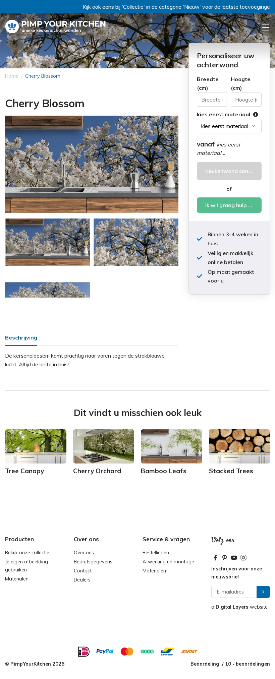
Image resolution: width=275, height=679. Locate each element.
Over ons (84, 553)
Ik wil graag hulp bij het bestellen (233, 205)
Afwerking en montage (168, 562)
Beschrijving (21, 337)
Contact (83, 571)
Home (11, 76)
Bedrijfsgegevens (93, 562)
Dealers (82, 580)
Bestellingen (156, 553)
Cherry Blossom (42, 76)
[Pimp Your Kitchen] (55, 27)
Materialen (17, 579)
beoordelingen (253, 664)
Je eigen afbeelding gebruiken (26, 566)
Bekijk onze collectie (27, 553)
